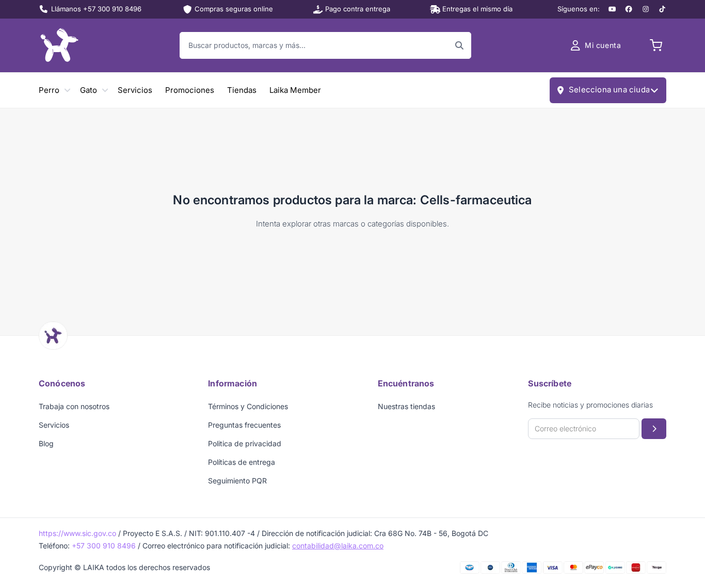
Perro (49, 90)
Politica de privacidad (244, 443)
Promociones (189, 90)
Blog (46, 443)
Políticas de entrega (241, 462)
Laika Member (295, 90)
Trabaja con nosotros (74, 406)
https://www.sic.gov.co (77, 533)
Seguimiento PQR (237, 480)
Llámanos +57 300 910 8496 (96, 9)
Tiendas (242, 90)
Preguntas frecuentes (244, 424)
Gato (88, 90)
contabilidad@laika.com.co (337, 545)
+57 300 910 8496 (104, 545)
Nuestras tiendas (406, 406)
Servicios (135, 90)
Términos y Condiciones (248, 406)
